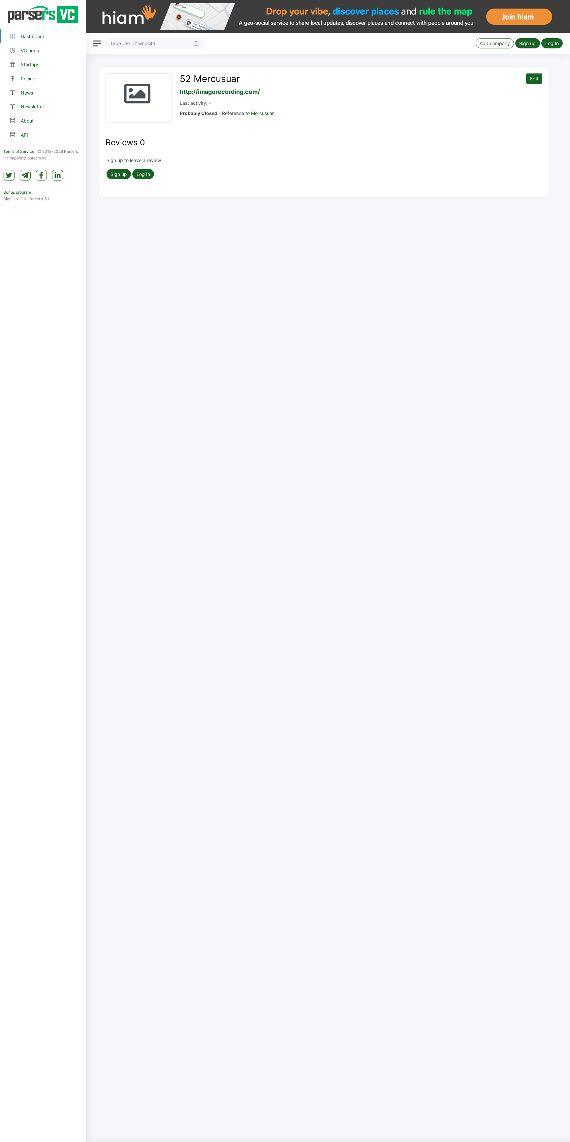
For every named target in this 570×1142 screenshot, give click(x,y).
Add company (495, 43)
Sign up (527, 43)
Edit (534, 78)
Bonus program (17, 192)
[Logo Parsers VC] (43, 14)
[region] (43, 571)
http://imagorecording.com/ (220, 91)
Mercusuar (262, 113)
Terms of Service (18, 151)
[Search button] (196, 43)
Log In (552, 43)
